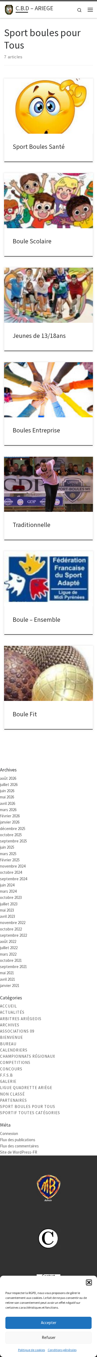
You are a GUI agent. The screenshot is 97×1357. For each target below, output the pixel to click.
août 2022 (8, 941)
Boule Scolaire (32, 241)
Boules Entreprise (36, 430)
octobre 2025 (11, 834)
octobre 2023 (11, 897)
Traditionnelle (31, 525)
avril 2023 (7, 916)
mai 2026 (7, 797)
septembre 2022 (13, 935)
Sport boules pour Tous (27, 1106)
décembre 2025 (12, 828)
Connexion (9, 1133)
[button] (89, 1282)
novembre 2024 (12, 866)
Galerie (8, 1081)
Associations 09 (17, 1031)
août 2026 (8, 778)
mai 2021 (7, 972)
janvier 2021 (9, 985)
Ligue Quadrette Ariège (26, 1087)
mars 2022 (8, 954)
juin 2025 (7, 847)
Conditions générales (62, 1350)
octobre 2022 (11, 929)
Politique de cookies (31, 1350)
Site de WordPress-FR (18, 1152)
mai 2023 (7, 910)
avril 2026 (7, 803)
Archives (9, 1024)
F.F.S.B (6, 1075)
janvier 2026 (9, 822)
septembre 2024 (13, 878)
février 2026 (10, 815)
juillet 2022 (9, 947)
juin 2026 (7, 790)
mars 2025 (8, 853)
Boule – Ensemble (36, 619)
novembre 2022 (12, 922)
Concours (11, 1069)
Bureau (8, 1043)
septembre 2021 (13, 966)
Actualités (12, 1012)
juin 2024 (7, 885)
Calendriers (13, 1050)
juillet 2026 (9, 784)
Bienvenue (11, 1037)
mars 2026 (8, 809)
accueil (8, 1006)
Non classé (12, 1094)
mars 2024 (8, 891)
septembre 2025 (13, 841)
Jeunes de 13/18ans (39, 336)
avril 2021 (7, 979)
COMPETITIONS (15, 1062)
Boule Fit (25, 714)
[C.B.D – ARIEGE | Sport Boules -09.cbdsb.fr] (9, 9)
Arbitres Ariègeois (20, 1018)
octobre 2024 (11, 872)
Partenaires (13, 1100)
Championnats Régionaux (27, 1056)
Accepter (48, 1322)
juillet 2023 (9, 903)
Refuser (49, 1337)
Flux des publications (17, 1139)
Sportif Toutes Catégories (30, 1112)
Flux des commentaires (19, 1145)
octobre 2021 (11, 960)
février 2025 (10, 859)
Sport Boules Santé (39, 146)
